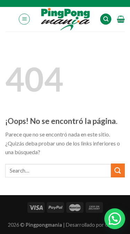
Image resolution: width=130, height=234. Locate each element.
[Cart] (121, 19)
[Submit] (118, 170)
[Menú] (24, 19)
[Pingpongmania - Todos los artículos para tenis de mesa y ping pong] (65, 19)
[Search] (105, 19)
